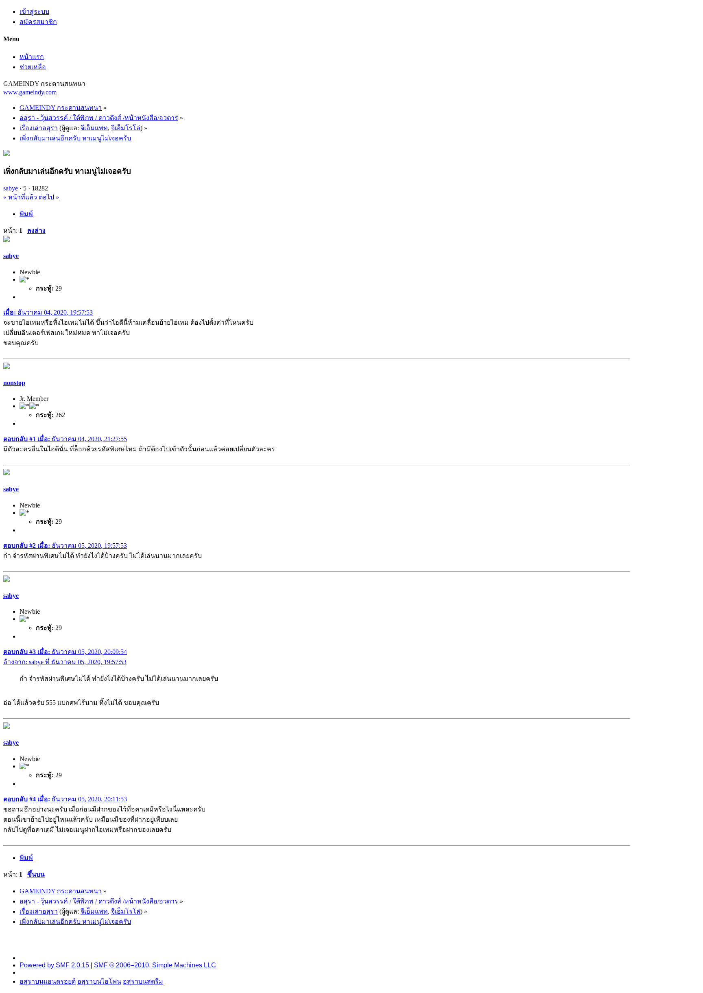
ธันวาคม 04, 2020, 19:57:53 (48, 312)
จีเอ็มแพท (94, 128)
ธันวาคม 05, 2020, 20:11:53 (65, 799)
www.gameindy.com (30, 92)
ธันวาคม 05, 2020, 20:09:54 (65, 651)
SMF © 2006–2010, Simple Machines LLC (155, 965)
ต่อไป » (49, 197)
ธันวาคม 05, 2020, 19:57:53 (65, 545)
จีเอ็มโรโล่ (125, 128)
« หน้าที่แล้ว (20, 197)
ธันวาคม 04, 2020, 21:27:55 (65, 438)
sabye (10, 188)
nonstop (14, 382)
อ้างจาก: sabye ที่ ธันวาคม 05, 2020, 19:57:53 (65, 661)
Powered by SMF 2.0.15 (54, 965)
